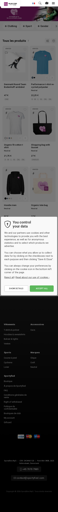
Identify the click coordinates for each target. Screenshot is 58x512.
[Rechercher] (40, 3)
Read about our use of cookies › (32, 277)
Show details (16, 288)
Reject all (9, 277)
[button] (34, 3)
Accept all (42, 288)
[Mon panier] (47, 3)
